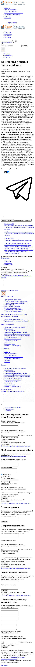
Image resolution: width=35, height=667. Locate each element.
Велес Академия (9, 344)
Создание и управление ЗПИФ (14, 303)
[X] (5, 172)
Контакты (7, 18)
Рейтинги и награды (11, 9)
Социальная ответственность (13, 13)
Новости (7, 16)
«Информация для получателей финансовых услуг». (13, 456)
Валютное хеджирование (12, 308)
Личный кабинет (9, 330)
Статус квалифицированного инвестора (17, 334)
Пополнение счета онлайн (12, 339)
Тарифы (7, 360)
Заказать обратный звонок (12, 407)
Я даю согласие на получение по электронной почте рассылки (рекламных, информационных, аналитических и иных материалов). (16, 559)
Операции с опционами (12, 306)
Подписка (7, 410)
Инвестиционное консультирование (15, 301)
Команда (7, 8)
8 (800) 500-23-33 (6, 276)
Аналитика (8, 34)
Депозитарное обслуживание (13, 309)
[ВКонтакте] (8, 172)
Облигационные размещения (13, 319)
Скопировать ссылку (7, 220)
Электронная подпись (11, 340)
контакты (4, 389)
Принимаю (4, 665)
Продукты (7, 32)
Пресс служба (12, 22)
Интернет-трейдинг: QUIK (13, 337)
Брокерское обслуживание (12, 299)
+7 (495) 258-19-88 (18, 276)
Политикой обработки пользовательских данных (13, 658)
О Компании (8, 264)
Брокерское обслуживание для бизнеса (16, 321)
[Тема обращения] (6, 467)
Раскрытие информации (12, 14)
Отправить (4, 441)
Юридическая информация (9, 290)
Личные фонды (9, 304)
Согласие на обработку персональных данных (15, 446)
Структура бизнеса (10, 11)
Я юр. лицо (6, 476)
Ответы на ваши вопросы (12, 345)
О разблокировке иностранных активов (17, 335)
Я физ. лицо (7, 474)
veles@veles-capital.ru (7, 391)
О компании (8, 35)
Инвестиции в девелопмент (13, 311)
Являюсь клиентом (9, 478)
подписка (10, 389)
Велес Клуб (8, 342)
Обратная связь (9, 409)
